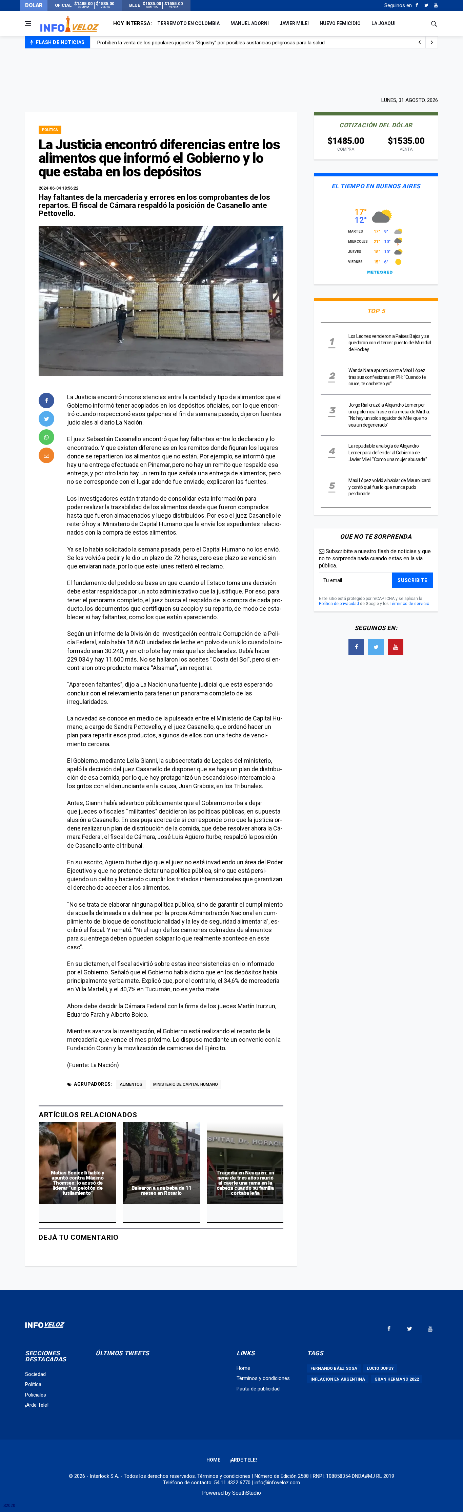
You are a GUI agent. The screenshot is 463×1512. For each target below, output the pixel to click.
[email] (46, 455)
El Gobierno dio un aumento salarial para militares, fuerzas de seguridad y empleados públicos (202, 43)
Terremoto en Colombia (188, 23)
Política (50, 130)
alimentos (131, 1084)
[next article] (420, 42)
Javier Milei (294, 23)
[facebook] (46, 400)
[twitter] (46, 419)
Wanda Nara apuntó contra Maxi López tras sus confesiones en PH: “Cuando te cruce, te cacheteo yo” (387, 377)
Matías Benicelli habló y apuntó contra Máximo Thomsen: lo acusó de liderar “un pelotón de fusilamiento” (77, 1183)
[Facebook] (417, 5)
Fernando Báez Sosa (333, 1368)
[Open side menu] (28, 23)
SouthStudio (246, 1493)
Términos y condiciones (263, 1378)
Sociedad (35, 1374)
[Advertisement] (231, 72)
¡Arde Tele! (36, 1405)
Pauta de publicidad (258, 1389)
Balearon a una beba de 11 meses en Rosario (162, 1190)
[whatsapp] (46, 437)
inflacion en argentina (337, 1379)
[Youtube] (436, 5)
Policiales (35, 1395)
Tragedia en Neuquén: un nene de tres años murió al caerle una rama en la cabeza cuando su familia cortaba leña (245, 1183)
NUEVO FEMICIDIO (340, 23)
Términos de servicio (409, 603)
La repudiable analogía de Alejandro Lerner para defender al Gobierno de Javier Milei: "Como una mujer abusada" (387, 452)
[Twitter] (426, 5)
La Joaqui (383, 23)
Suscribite (412, 580)
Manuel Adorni (249, 23)
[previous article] (432, 42)
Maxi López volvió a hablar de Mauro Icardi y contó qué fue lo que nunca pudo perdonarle (389, 487)
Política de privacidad (339, 603)
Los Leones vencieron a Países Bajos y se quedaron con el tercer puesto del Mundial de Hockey (389, 342)
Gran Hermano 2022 (397, 1379)
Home (243, 1368)
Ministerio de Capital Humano (185, 1084)
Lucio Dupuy (380, 1368)
